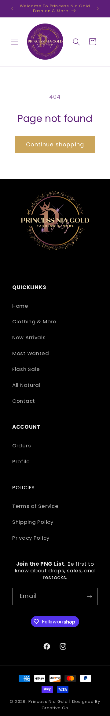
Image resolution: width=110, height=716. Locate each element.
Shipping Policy (32, 522)
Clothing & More (34, 321)
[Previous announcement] (12, 8)
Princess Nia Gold (48, 701)
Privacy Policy (31, 538)
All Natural (26, 385)
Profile (21, 461)
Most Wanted (30, 353)
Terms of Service (35, 506)
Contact (23, 401)
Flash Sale (26, 369)
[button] (15, 42)
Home (20, 306)
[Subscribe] (89, 596)
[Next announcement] (98, 8)
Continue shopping (55, 144)
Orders (21, 445)
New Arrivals (29, 337)
